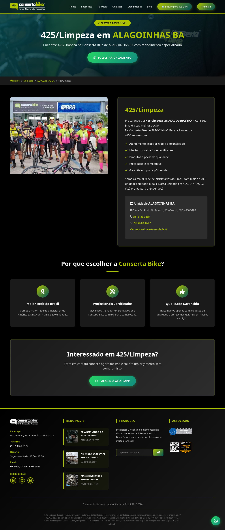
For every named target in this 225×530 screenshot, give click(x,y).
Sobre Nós (86, 6)
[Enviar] (158, 452)
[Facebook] (13, 480)
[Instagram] (22, 480)
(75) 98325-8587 (142, 223)
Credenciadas (135, 6)
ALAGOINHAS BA (45, 80)
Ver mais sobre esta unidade (147, 229)
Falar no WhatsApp (114, 381)
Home (72, 6)
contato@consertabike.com (25, 466)
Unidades (117, 6)
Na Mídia (102, 6)
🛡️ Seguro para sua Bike (175, 6)
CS (167, 520)
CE (170, 520)
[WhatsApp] (30, 480)
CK (174, 520)
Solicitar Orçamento (115, 57)
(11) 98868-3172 (19, 445)
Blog (149, 6)
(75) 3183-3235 (141, 216)
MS (114, 523)
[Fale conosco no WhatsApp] (215, 520)
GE (178, 520)
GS (110, 523)
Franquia (206, 6)
